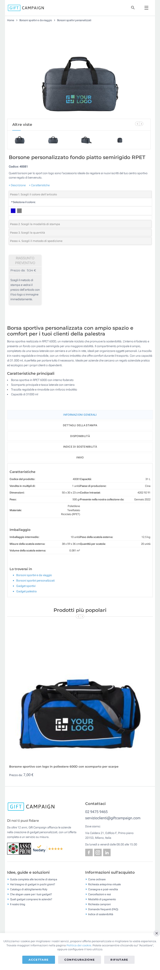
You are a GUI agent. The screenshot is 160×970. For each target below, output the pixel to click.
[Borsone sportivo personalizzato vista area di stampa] (79, 72)
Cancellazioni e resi (99, 894)
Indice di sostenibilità (80, 446)
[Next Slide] (141, 124)
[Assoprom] (20, 848)
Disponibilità (80, 436)
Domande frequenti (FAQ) (103, 909)
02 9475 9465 (96, 812)
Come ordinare (97, 879)
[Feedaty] (48, 848)
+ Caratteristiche (39, 185)
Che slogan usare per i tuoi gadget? (31, 894)
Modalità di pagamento (102, 899)
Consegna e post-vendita (103, 889)
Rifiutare (119, 959)
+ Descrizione (17, 185)
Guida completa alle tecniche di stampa (33, 879)
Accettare (39, 959)
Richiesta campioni (99, 904)
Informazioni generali (80, 414)
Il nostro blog (17, 904)
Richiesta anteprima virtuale (104, 884)
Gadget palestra (26, 591)
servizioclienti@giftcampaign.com (112, 818)
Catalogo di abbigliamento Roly (28, 889)
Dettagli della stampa (80, 425)
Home (10, 20)
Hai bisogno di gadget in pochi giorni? (32, 884)
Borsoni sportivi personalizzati (74, 20)
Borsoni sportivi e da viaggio (35, 20)
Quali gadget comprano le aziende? (31, 899)
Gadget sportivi (25, 586)
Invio (80, 457)
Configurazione (79, 959)
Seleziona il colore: (23, 202)
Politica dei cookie (78, 945)
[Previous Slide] (137, 124)
